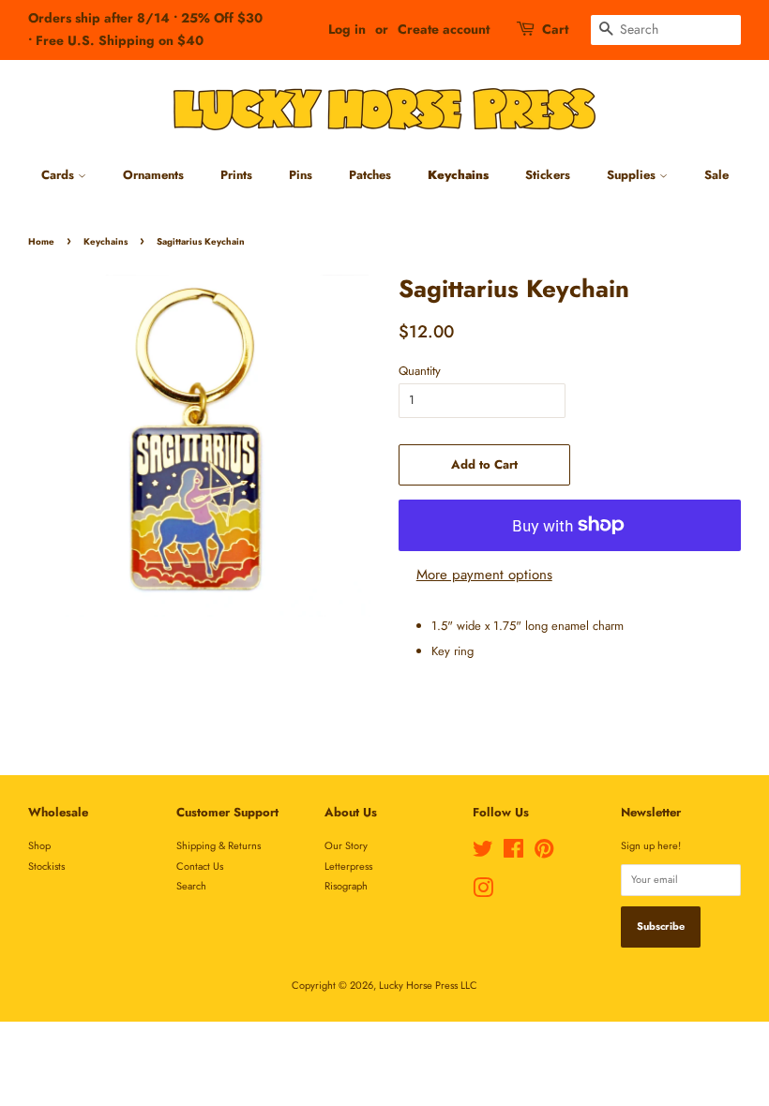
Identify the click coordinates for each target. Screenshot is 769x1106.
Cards (59, 175)
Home (41, 241)
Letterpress (348, 866)
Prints (236, 175)
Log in (347, 29)
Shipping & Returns (218, 845)
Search (191, 885)
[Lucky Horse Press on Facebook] (513, 852)
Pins (300, 175)
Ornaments (153, 175)
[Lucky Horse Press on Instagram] (483, 892)
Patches (370, 175)
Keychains (458, 175)
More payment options (484, 574)
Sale (716, 175)
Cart (555, 29)
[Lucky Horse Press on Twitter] (483, 852)
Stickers (547, 175)
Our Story (346, 845)
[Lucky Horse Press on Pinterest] (544, 852)
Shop (39, 845)
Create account (444, 29)
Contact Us (199, 866)
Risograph (346, 885)
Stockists (46, 866)
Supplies (633, 175)
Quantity (420, 371)
